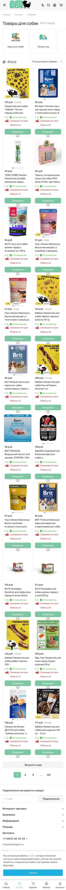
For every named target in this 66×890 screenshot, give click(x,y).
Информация (11, 821)
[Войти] (54, 5)
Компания (9, 814)
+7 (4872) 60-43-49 (14, 838)
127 (49, 775)
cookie (31, 855)
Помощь (8, 827)
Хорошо (33, 872)
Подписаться (51, 799)
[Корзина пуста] (61, 5)
